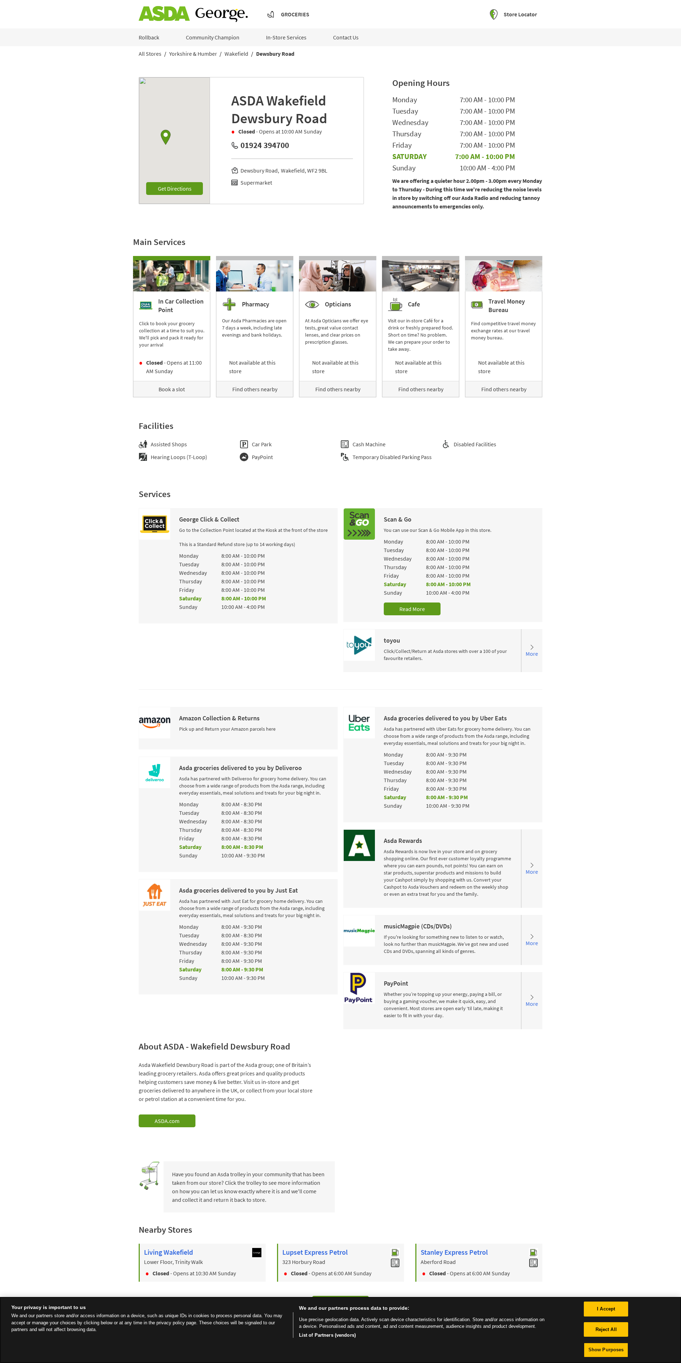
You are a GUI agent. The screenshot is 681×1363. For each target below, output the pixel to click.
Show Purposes (606, 1349)
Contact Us (346, 37)
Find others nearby (254, 389)
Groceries (295, 14)
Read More (412, 608)
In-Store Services (286, 37)
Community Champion (212, 37)
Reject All (606, 1329)
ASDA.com (167, 1120)
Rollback (149, 37)
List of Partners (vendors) (327, 1335)
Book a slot (172, 389)
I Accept (606, 1309)
